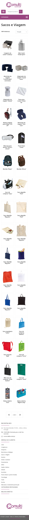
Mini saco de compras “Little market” (7, 379)
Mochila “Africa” (21, 169)
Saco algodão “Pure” (21, 193)
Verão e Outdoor (5, 459)
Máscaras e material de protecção (10, 484)
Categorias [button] (4, 17)
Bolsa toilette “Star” (7, 401)
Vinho (2, 464)
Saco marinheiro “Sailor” (7, 332)
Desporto (3, 449)
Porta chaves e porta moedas (9, 474)
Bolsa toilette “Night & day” (21, 401)
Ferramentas (4, 462)
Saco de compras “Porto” (21, 355)
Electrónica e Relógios (7, 452)
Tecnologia (4, 477)
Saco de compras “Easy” (7, 193)
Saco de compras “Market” (21, 333)
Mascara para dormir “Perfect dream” (7, 147)
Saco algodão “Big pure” (7, 216)
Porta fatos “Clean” (21, 146)
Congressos (4, 447)
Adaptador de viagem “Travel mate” (21, 77)
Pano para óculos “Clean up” (21, 101)
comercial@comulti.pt (9, 436)
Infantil (3, 469)
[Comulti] (14, 4)
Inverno (3, 457)
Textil (2, 479)
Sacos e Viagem (5, 454)
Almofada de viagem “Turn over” (21, 124)
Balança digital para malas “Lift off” (7, 124)
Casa (2, 444)
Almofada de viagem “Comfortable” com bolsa (7, 78)
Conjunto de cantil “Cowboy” (7, 53)
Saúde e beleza (5, 467)
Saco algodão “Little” (7, 239)
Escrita (3, 482)
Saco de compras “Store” (21, 378)
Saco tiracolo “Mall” (8, 355)
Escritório (3, 472)
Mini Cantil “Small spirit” (21, 53)
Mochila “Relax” (7, 169)
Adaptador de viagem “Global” (7, 100)
